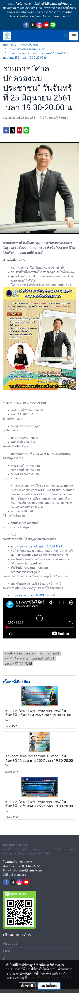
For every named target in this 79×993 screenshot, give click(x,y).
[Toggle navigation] (73, 36)
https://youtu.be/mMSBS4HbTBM (33, 595)
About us (10, 943)
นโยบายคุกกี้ (20, 977)
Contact (9, 959)
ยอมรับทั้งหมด (49, 986)
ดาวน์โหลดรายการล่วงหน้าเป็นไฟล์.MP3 (36, 546)
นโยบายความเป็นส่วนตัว (52, 973)
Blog (6, 951)
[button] (65, 36)
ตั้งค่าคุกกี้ (27, 986)
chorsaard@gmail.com (27, 870)
